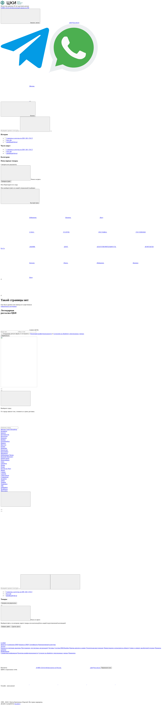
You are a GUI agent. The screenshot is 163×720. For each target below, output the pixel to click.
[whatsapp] (43, 700)
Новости (3, 644)
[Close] (1, 509)
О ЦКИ (3, 643)
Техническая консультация (94, 648)
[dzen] (129, 684)
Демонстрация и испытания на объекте (116, 648)
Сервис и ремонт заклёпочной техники (142, 648)
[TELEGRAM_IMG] (25, 71)
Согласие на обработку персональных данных (53, 653)
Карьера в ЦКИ (24, 644)
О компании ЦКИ (12, 644)
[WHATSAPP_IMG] (73, 71)
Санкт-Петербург (11, 429)
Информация (5, 651)
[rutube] (101, 684)
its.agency (17, 704)
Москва (32, 86)
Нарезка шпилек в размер (77, 648)
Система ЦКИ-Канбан (62, 648)
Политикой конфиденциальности (41, 334)
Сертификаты (33, 644)
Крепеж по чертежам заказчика (11, 648)
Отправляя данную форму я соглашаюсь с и (43, 334)
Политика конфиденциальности (27, 653)
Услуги (3, 646)
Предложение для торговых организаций (34, 648)
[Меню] (30, 101)
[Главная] (12, 4)
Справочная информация (9, 653)
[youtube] (43, 684)
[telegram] (72, 684)
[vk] (15, 684)
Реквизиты (71, 653)
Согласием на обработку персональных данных (68, 334)
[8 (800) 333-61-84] (15, 101)
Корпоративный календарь (47, 644)
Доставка (51, 648)
